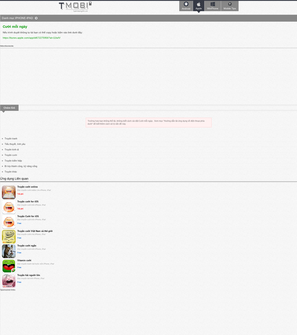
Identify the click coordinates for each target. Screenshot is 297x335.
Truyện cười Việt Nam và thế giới (35, 231)
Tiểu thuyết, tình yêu (15, 144)
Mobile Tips (230, 8)
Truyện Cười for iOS (28, 216)
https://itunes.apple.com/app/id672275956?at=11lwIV (31, 37)
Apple (199, 8)
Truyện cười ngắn (26, 245)
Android (186, 8)
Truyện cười (11, 155)
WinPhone (212, 8)
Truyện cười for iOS (27, 201)
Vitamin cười (24, 260)
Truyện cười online (27, 187)
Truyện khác (11, 171)
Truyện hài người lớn (28, 275)
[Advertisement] (63, 75)
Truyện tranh (11, 138)
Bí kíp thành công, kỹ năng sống (21, 166)
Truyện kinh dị (12, 149)
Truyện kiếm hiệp (13, 160)
